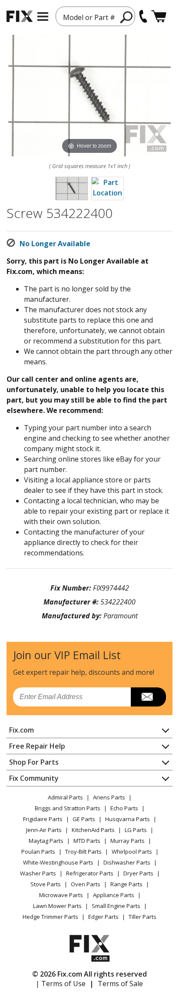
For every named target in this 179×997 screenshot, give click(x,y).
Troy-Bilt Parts (83, 851)
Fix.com (21, 730)
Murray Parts (127, 841)
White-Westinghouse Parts (58, 862)
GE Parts (84, 819)
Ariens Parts (109, 797)
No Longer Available (55, 243)
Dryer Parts (138, 873)
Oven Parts (85, 884)
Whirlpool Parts (132, 851)
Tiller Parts (142, 917)
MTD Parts (86, 841)
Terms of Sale (120, 983)
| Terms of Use (61, 983)
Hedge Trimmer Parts (50, 917)
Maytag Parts (46, 841)
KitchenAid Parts (93, 830)
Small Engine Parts (116, 906)
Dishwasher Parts (126, 862)
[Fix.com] (20, 16)
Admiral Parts (65, 797)
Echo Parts (124, 808)
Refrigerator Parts (89, 873)
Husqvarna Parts (127, 819)
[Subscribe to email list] (148, 696)
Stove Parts (45, 884)
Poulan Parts (38, 851)
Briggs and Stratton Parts (67, 808)
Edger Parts (103, 917)
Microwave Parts (61, 895)
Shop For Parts (34, 762)
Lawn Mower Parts (57, 906)
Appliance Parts (113, 895)
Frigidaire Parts (43, 819)
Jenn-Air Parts (44, 830)
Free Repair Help (37, 746)
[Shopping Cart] (158, 16)
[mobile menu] (42, 16)
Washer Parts (38, 873)
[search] (126, 16)
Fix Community (34, 778)
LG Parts (136, 830)
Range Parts (126, 884)
